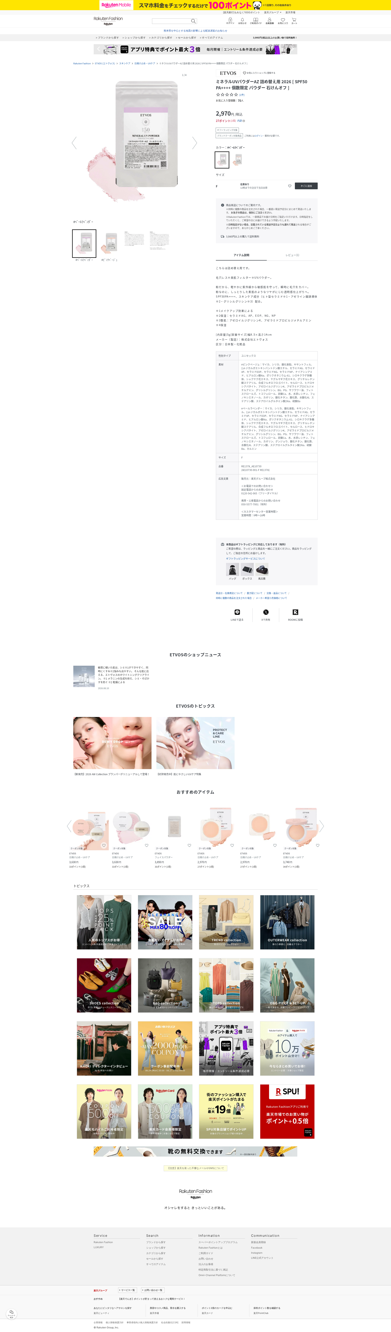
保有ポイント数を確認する (267, 1308)
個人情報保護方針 (115, 1322)
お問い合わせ (206, 1258)
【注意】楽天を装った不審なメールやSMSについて (195, 1168)
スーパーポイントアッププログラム (218, 1242)
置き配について (254, 593)
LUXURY (99, 1247)
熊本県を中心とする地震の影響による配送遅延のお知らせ (195, 30)
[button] (134, 143)
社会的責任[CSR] (169, 1322)
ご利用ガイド (206, 1253)
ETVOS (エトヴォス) (105, 63)
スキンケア (124, 63)
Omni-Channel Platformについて (217, 1275)
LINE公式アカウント (262, 1257)
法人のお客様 (206, 1264)
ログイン (259, 135)
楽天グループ (271, 12)
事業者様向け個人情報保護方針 (142, 1322)
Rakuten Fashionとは (211, 1247)
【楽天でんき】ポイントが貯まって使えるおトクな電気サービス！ (151, 1298)
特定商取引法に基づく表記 (213, 1269)
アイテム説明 (241, 255)
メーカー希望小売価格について (271, 598)
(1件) (242, 95)
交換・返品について (277, 593)
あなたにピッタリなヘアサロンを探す (113, 1308)
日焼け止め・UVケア (144, 63)
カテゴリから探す (156, 1253)
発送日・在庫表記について (229, 593)
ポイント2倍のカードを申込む (217, 1308)
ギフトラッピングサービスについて (245, 558)
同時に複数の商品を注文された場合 (234, 598)
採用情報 (185, 1322)
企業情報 (98, 1322)
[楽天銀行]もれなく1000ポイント (241, 12)
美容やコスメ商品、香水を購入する (168, 1308)
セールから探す (154, 1258)
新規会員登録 (258, 1242)
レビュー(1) (292, 255)
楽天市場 (290, 12)
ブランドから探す (156, 1242)
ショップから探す (156, 1247)
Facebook (256, 1247)
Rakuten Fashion (82, 63)
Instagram (256, 1252)
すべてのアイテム (156, 1264)
